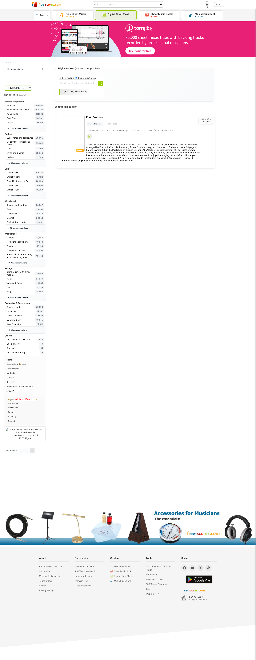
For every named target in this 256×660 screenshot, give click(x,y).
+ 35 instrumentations (17, 163)
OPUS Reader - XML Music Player (159, 568)
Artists (10, 391)
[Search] (100, 83)
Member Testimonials (49, 576)
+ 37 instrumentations (17, 128)
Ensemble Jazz (94, 124)
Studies (10, 377)
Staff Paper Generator (156, 584)
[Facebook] (184, 568)
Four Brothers (94, 117)
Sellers (10, 382)
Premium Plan (81, 581)
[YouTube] (192, 568)
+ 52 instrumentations (17, 330)
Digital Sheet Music (123, 576)
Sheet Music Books (123, 571)
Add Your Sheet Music (85, 571)
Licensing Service (83, 576)
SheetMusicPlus (168, 130)
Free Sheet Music (122, 566)
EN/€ (218, 4)
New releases (13, 368)
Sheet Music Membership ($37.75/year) (25, 437)
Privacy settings (47, 590)
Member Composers (84, 566)
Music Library (17, 69)
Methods (11, 373)
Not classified (15, 94)
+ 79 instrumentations (17, 297)
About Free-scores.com (50, 566)
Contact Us (44, 571)
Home (9, 360)
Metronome (151, 574)
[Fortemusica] (184, 598)
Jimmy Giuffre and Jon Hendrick (100, 130)
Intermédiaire (111, 124)
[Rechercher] (161, 4)
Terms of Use (45, 581)
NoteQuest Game (154, 579)
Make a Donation (83, 585)
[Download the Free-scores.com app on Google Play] (199, 579)
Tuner (148, 589)
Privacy (42, 585)
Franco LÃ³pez (123, 130)
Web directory (152, 594)
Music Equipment (122, 581)
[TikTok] (208, 568)
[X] (200, 568)
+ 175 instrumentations (18, 228)
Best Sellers (12, 364)
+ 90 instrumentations (17, 263)
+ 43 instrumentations (17, 195)
